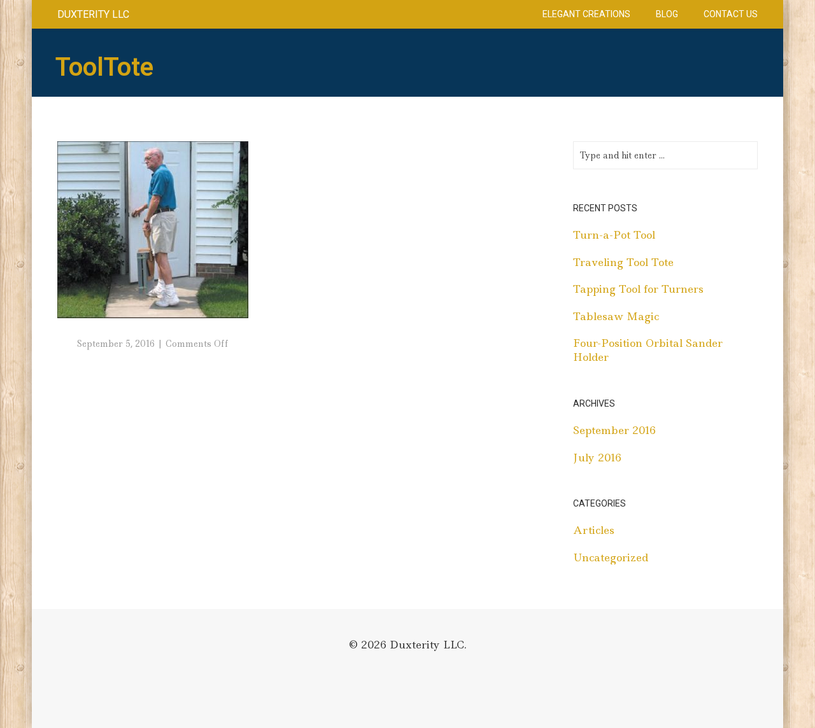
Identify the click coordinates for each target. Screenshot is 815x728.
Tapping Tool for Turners (638, 289)
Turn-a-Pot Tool (614, 235)
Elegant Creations (586, 14)
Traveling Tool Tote (623, 262)
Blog (667, 14)
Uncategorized (610, 557)
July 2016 (597, 458)
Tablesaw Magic (616, 316)
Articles (593, 530)
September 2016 (614, 430)
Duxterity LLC (93, 14)
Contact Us (731, 14)
